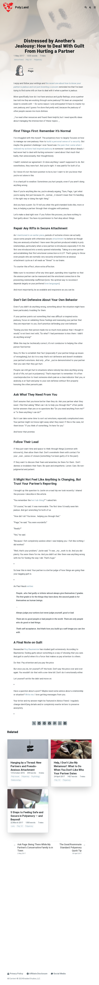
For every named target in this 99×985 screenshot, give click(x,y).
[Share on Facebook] (49, 723)
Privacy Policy (16, 973)
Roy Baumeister (31, 649)
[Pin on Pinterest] (44, 723)
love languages (52, 283)
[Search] (86, 7)
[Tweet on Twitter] (34, 723)
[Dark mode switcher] (90, 7)
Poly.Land (22, 7)
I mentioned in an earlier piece (30, 235)
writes (30, 586)
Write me (29, 694)
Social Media (59, 973)
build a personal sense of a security (63, 141)
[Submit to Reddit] (39, 723)
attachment (58, 239)
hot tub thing (37, 500)
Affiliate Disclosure (38, 973)
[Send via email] (55, 723)
